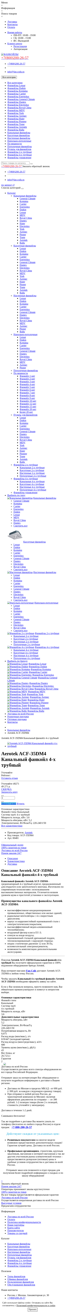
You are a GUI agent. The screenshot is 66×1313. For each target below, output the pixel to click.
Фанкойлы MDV (16, 110)
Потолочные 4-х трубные (33, 489)
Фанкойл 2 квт (27, 378)
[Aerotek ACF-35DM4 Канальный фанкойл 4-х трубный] (36, 746)
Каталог (11, 193)
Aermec (23, 231)
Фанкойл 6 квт (27, 390)
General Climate (27, 198)
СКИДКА (6, 789)
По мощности (14, 143)
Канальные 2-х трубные (32, 467)
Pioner (23, 234)
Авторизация (20, 49)
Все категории (15, 82)
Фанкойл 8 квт (27, 395)
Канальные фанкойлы (18, 132)
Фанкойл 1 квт (27, 376)
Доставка (12, 21)
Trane (22, 237)
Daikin (23, 209)
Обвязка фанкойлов (17, 1279)
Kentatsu (24, 201)
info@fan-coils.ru (15, 71)
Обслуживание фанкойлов (21, 1284)
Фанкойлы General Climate (21, 99)
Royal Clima (26, 218)
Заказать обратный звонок (36, 166)
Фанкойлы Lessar (16, 85)
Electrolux (25, 226)
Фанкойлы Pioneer (16, 121)
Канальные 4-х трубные (32, 481)
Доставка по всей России (20, 713)
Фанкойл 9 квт (27, 398)
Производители (15, 1230)
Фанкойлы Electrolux (18, 105)
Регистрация (20, 46)
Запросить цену (9, 792)
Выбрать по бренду (17, 661)
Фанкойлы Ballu (15, 129)
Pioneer (23, 453)
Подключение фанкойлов (20, 1282)
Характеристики (16, 861)
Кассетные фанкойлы (18, 135)
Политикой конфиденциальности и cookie (35, 1305)
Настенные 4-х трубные (32, 487)
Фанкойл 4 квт (27, 384)
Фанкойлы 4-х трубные (19, 154)
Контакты (12, 24)
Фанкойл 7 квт (27, 392)
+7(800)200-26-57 (16, 63)
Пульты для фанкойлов (19, 149)
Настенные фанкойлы (18, 138)
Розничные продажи (18, 716)
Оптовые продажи (17, 719)
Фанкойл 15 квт (28, 406)
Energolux (25, 207)
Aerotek (23, 240)
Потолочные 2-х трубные (33, 476)
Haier (22, 223)
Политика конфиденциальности (24, 1222)
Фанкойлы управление (19, 157)
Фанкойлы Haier (15, 118)
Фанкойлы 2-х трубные (19, 152)
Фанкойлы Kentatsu (17, 91)
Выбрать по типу (16, 495)
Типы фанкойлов (16, 1276)
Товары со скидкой (17, 1233)
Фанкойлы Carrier (16, 93)
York (22, 229)
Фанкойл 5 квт (27, 387)
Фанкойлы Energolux (18, 96)
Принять (33, 1309)
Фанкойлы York (15, 113)
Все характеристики (11, 825)
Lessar (23, 212)
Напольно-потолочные (19, 141)
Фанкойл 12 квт (28, 403)
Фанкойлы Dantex (16, 102)
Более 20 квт (26, 412)
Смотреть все (20, 525)
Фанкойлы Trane (16, 124)
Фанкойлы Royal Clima (19, 107)
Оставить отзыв (9, 778)
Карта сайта (13, 1227)
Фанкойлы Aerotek (17, 127)
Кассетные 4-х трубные (32, 484)
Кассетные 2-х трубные (32, 470)
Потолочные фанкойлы (19, 146)
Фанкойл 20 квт (28, 409)
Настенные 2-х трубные (32, 473)
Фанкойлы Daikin (16, 88)
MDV (22, 215)
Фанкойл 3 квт (27, 381)
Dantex (23, 220)
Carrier (23, 204)
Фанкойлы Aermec (17, 116)
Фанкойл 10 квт (28, 401)
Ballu (22, 243)
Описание (12, 858)
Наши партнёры (15, 1225)
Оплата (11, 27)
